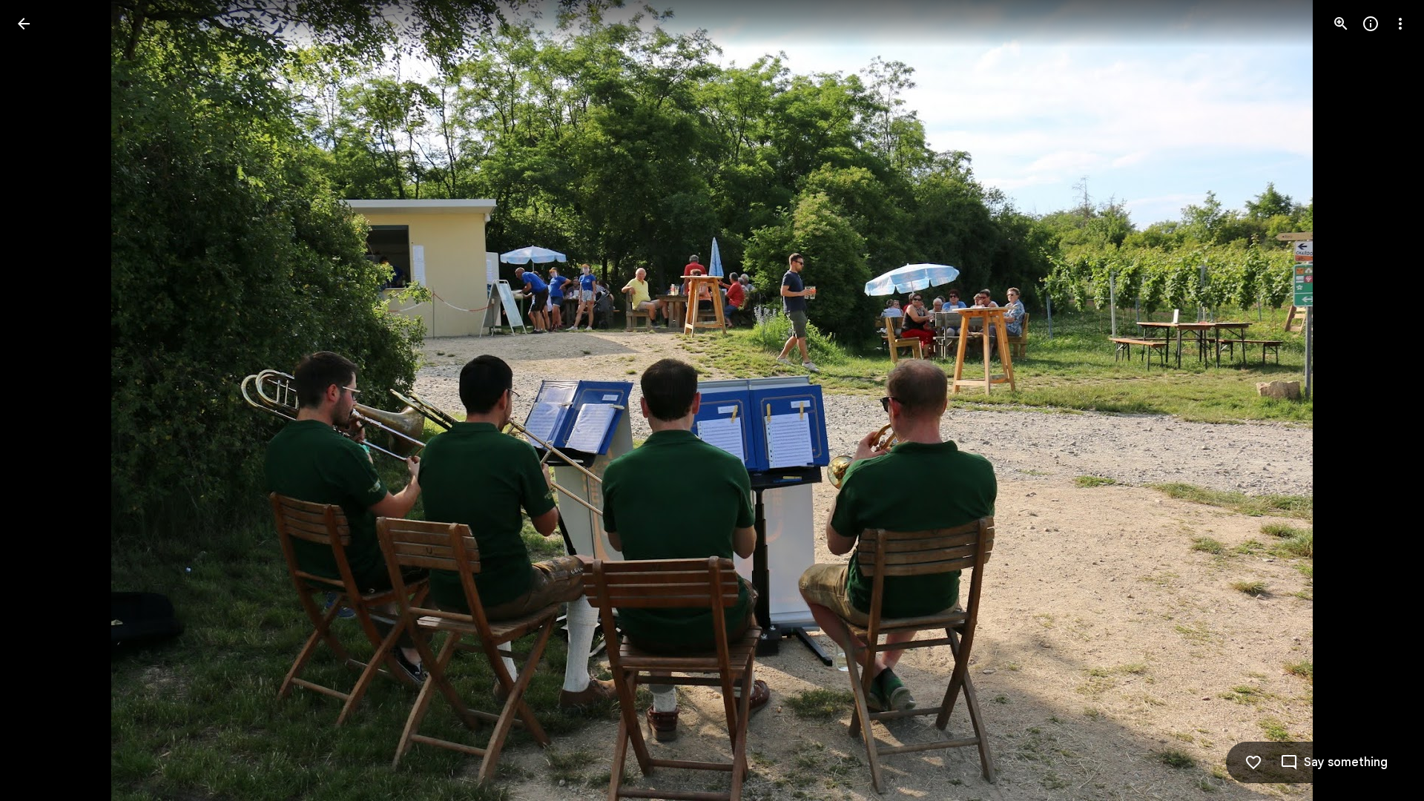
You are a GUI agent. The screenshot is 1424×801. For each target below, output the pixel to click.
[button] (41, 400)
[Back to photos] (24, 24)
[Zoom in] (1341, 24)
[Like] (1253, 762)
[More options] (1400, 24)
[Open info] (1370, 24)
